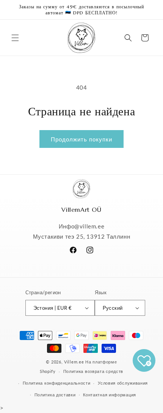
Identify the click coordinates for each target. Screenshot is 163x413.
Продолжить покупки (81, 139)
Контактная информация (109, 394)
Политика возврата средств (93, 371)
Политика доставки (55, 394)
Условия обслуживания (123, 382)
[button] (15, 38)
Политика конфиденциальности (57, 382)
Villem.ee (74, 361)
